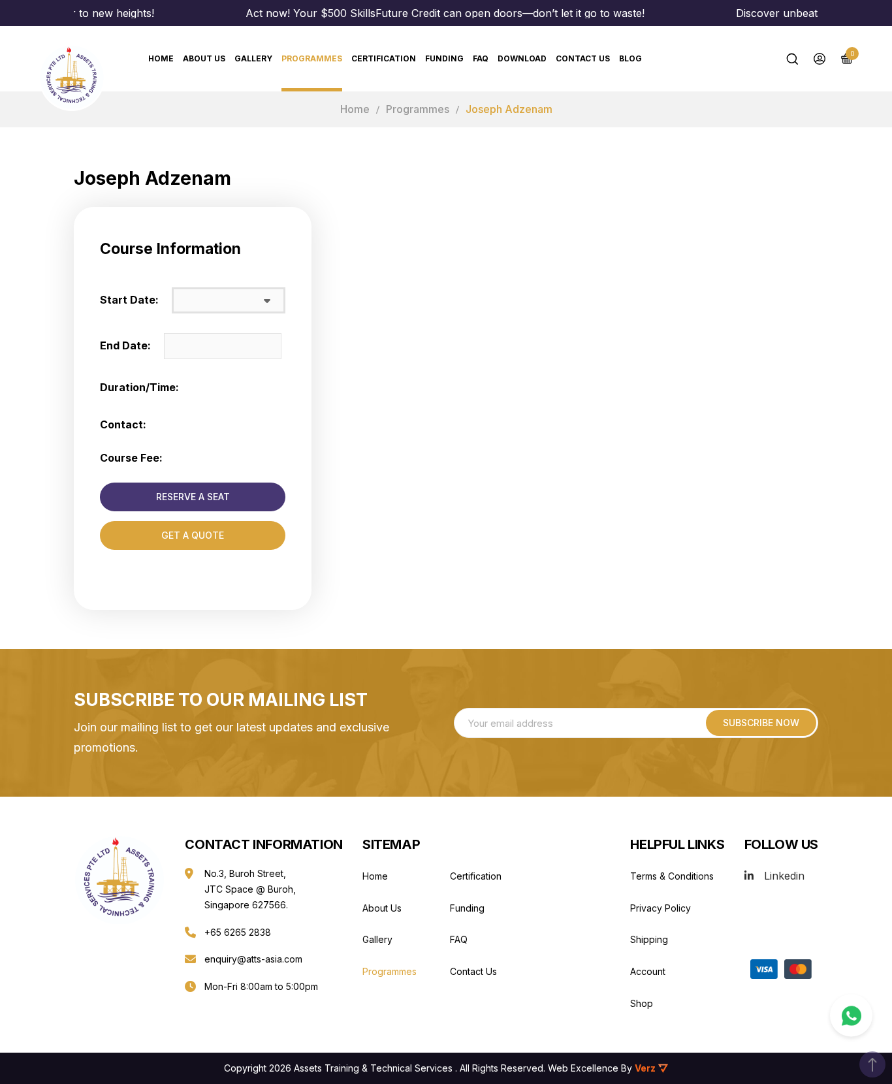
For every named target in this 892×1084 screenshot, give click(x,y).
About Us (204, 58)
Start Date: (129, 299)
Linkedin (784, 875)
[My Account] (819, 59)
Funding (444, 58)
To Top (872, 1064)
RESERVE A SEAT (193, 496)
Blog (630, 58)
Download (522, 58)
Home (355, 109)
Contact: (123, 424)
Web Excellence (583, 1068)
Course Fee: (131, 457)
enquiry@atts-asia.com (253, 958)
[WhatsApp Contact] (851, 1016)
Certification (383, 58)
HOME (161, 58)
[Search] (792, 59)
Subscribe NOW (761, 722)
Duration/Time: (139, 387)
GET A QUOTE (192, 535)
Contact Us (583, 58)
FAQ (480, 58)
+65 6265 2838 (237, 932)
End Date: (125, 345)
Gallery (253, 58)
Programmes (311, 58)
